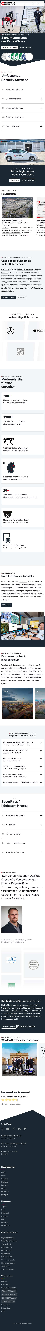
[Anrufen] (37, 3)
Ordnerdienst (6, 1244)
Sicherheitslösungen (25, 269)
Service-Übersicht (26, 47)
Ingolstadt (5, 1185)
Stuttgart (4, 1195)
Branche (4, 272)
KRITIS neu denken (8, 1146)
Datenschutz (5, 1308)
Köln (2, 1219)
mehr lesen (22, 235)
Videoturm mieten (7, 1269)
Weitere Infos (14, 180)
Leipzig (3, 1188)
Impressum (5, 1305)
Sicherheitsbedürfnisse (18, 671)
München (4, 1223)
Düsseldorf (5, 1216)
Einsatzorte (5, 1226)
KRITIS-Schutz (6, 1257)
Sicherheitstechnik (20, 520)
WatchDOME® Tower (9, 1295)
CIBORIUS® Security (8, 1288)
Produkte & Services (8, 297)
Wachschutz (5, 1266)
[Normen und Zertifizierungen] (29, 57)
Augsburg (4, 1207)
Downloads (5, 1285)
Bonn (3, 1210)
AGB (2, 1311)
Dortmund (5, 1213)
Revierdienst (5, 1254)
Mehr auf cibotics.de (28, 180)
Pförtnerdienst (6, 1247)
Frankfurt (4, 1179)
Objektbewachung (7, 1238)
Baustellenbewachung (9, 1241)
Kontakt (4, 1154)
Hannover (4, 1182)
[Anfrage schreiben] (33, 3)
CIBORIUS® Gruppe (8, 1291)
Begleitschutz (6, 1250)
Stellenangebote (8, 1138)
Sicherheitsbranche (11, 497)
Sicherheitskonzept (9, 1013)
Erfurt (3, 1176)
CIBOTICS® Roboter (9, 1298)
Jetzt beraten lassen (9, 1026)
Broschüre (21, 297)
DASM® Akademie (8, 1302)
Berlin (3, 1173)
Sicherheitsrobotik (8, 1260)
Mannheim (5, 1192)
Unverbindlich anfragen (9, 47)
